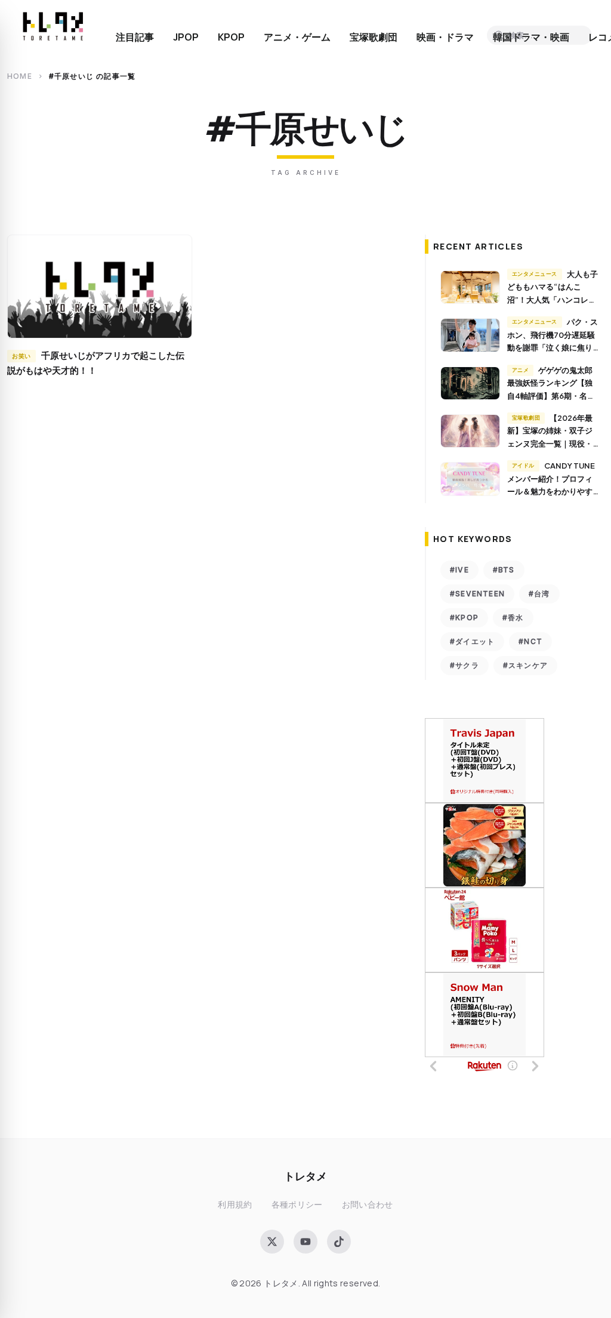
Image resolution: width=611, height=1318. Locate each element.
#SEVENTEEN (477, 593)
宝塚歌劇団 (373, 37)
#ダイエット (472, 641)
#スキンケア (525, 665)
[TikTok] (339, 1242)
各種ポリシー (297, 1204)
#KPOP (464, 617)
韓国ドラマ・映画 (531, 37)
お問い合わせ (367, 1204)
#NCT (530, 641)
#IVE (459, 569)
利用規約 (235, 1204)
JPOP (186, 37)
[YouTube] (305, 1242)
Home (19, 76)
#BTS (504, 569)
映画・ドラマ (445, 37)
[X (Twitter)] (272, 1242)
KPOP (231, 37)
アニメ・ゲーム (297, 37)
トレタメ (305, 1175)
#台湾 (539, 593)
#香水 (513, 617)
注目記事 (135, 37)
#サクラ (464, 665)
